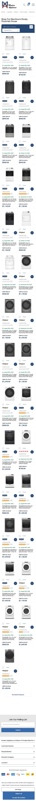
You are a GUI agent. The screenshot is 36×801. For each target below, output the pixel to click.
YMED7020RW (22, 411)
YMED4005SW (6, 279)
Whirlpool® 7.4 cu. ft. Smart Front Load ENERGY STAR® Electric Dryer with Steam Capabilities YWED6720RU (26, 375)
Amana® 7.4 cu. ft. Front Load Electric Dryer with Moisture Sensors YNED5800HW (25, 462)
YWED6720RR (6, 323)
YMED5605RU (6, 104)
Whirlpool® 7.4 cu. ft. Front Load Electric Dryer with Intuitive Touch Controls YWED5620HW (9, 638)
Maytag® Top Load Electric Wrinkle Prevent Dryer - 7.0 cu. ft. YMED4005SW (9, 288)
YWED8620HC (6, 673)
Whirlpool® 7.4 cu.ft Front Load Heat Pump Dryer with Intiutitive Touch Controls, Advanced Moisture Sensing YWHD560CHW (26, 638)
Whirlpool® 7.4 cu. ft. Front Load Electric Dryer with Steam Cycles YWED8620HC (9, 682)
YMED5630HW (6, 498)
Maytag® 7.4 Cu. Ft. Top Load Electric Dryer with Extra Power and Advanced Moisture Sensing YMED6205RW (26, 156)
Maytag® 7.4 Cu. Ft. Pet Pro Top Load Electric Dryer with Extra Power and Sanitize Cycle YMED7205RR (26, 200)
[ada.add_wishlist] (15, 57)
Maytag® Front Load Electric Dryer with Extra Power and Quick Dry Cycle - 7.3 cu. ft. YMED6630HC (26, 551)
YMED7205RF (5, 235)
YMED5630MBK (6, 542)
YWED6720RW (23, 279)
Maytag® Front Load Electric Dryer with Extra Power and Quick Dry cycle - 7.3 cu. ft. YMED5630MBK (9, 551)
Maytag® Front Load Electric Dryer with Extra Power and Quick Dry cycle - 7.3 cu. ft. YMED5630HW (9, 507)
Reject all (19, 793)
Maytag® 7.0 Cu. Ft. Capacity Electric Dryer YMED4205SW (9, 68)
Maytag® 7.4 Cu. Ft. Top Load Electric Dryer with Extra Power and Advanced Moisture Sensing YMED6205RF (26, 112)
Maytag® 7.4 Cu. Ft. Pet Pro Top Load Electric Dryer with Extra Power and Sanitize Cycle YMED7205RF (9, 244)
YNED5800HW (22, 454)
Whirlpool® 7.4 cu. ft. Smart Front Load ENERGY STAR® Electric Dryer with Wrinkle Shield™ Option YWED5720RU (9, 375)
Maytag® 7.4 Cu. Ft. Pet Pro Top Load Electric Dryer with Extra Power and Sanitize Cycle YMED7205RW (9, 200)
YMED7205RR (22, 191)
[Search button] (24, 4)
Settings (18, 789)
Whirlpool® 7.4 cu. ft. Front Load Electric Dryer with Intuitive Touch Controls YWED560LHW (26, 594)
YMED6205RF (22, 104)
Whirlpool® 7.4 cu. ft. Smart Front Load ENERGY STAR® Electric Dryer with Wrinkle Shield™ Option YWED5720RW (9, 419)
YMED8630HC (22, 498)
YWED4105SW (22, 235)
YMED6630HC (22, 542)
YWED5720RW (6, 411)
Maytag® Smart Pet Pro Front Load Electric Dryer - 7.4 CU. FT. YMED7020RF (9, 463)
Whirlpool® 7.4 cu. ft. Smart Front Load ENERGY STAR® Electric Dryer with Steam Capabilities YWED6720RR (9, 331)
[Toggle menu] (33, 4)
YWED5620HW (6, 630)
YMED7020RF (5, 454)
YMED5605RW (22, 60)
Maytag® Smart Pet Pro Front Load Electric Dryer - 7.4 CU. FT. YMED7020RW (26, 419)
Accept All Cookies (18, 797)
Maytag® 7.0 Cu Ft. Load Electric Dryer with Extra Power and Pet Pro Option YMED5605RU (8, 112)
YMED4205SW (6, 60)
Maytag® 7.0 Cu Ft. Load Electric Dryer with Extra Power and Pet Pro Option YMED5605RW (25, 68)
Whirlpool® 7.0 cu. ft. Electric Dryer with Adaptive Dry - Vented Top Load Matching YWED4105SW (26, 244)
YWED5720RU (6, 367)
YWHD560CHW (23, 630)
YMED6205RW (22, 148)
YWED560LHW (22, 586)
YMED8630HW (6, 586)
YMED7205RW (6, 191)
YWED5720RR (22, 323)
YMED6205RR (6, 148)
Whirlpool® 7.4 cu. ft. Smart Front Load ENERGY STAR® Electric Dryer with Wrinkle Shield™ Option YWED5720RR (26, 331)
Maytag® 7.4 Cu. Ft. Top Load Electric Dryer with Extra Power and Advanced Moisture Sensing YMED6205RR (9, 156)
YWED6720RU (22, 367)
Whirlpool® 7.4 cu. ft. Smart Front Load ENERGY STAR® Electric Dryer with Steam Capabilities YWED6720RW (26, 288)
